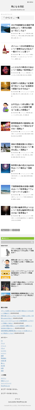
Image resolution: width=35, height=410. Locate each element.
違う (20, 59)
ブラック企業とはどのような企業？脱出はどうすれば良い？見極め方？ (22, 250)
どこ (16, 35)
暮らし (3, 363)
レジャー (28, 91)
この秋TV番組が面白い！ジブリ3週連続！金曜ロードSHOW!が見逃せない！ (22, 284)
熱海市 (29, 133)
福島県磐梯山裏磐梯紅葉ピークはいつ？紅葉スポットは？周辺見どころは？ (22, 295)
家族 (14, 94)
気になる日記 (17, 6)
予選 (19, 35)
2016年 (14, 56)
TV (2, 341)
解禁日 (16, 59)
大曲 (22, 176)
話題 (32, 33)
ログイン (3, 378)
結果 (15, 38)
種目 (31, 176)
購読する (6, 238)
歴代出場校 (28, 35)
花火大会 (25, 75)
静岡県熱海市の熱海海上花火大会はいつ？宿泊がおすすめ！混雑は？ (22, 126)
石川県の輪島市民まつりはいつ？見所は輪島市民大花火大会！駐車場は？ (22, 210)
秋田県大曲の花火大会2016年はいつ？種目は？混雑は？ (22, 168)
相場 (26, 115)
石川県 (18, 218)
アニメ (3, 343)
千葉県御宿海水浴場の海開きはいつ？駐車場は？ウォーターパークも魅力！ (22, 189)
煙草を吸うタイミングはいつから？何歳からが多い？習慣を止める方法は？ (22, 262)
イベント (23, 33)
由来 (22, 94)
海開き (14, 199)
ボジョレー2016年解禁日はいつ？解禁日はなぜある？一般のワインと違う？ (22, 49)
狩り (19, 94)
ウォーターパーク (18, 197)
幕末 (26, 155)
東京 (17, 94)
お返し (21, 115)
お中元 (17, 115)
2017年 (13, 35)
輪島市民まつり (24, 218)
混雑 (21, 75)
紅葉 (25, 94)
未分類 (3, 365)
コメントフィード (6, 383)
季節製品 (3, 358)
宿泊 (23, 133)
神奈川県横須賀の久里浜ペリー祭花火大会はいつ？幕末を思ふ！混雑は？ (22, 147)
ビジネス (3, 351)
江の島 (18, 75)
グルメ (27, 54)
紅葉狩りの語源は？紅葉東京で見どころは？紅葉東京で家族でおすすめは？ (22, 86)
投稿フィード (5, 381)
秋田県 (28, 176)
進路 (2, 370)
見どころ (19, 38)
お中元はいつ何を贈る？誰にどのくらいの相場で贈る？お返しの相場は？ (22, 107)
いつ (18, 56)
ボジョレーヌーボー (27, 56)
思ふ (29, 155)
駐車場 (29, 75)
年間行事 (28, 33)
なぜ (21, 56)
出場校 (22, 35)
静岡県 (20, 136)
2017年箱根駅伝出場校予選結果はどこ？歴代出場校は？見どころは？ (22, 28)
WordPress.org (5, 386)
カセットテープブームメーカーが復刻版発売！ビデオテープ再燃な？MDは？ (22, 273)
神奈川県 (18, 157)
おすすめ (19, 133)
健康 (2, 356)
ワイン (13, 59)
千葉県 (25, 197)
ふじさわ (13, 75)
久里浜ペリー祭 (20, 155)
